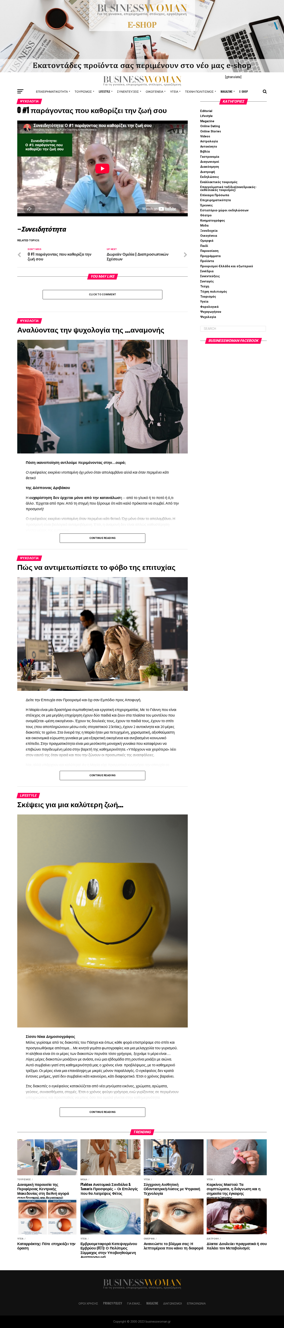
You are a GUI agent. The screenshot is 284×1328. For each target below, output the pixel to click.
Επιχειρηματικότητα (52, 91)
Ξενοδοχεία (208, 231)
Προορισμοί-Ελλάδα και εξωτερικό (226, 266)
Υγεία (174, 91)
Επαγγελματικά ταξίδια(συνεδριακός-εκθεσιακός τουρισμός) (228, 188)
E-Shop (243, 91)
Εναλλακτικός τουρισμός (218, 182)
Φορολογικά (209, 307)
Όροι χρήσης (88, 1303)
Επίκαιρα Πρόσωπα (214, 195)
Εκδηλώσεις (209, 177)
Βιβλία (205, 151)
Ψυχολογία (208, 317)
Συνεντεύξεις (128, 91)
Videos (205, 136)
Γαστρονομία (209, 157)
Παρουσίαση (209, 251)
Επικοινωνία (196, 1303)
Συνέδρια (207, 271)
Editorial (206, 111)
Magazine (226, 91)
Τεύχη (204, 286)
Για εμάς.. (134, 1303)
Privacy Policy (112, 1303)
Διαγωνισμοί (209, 162)
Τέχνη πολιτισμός (199, 91)
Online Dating (210, 126)
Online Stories (210, 131)
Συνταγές (207, 281)
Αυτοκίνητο (208, 146)
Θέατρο (206, 215)
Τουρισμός (83, 91)
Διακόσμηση (209, 167)
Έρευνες (206, 205)
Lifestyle (104, 91)
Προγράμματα (210, 256)
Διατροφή (207, 172)
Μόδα (204, 225)
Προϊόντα (207, 261)
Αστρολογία (209, 141)
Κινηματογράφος (212, 220)
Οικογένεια (154, 91)
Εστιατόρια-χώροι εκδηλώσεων (224, 210)
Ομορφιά (206, 241)
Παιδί (204, 246)
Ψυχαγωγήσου (210, 312)
